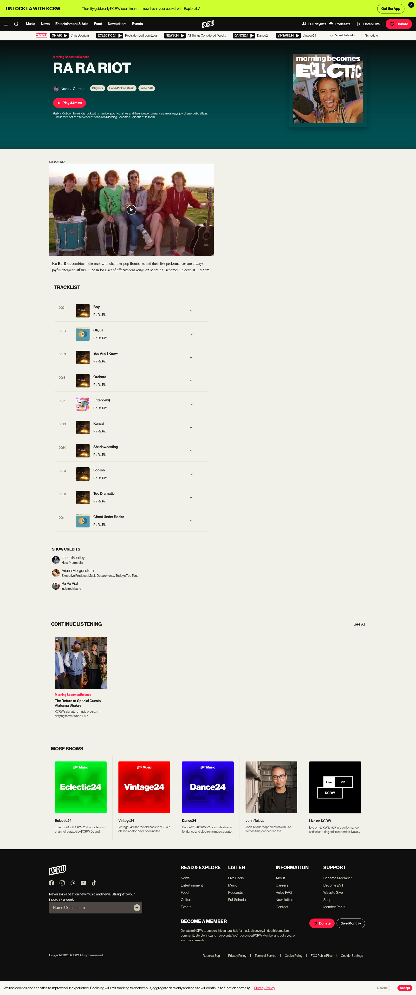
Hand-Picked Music (121, 88)
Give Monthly (351, 923)
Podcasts (342, 24)
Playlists (97, 88)
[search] (18, 24)
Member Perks (334, 907)
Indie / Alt (147, 88)
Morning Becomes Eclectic (73, 695)
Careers (282, 885)
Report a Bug (211, 955)
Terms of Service (263, 955)
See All (359, 624)
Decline (382, 988)
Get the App (390, 8)
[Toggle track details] (191, 310)
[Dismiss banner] (411, 5)
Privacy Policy (235, 955)
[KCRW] (57, 874)
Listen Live (371, 24)
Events (137, 24)
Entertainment (192, 885)
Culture (186, 900)
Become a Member (337, 878)
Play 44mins (72, 103)
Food (98, 24)
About (280, 878)
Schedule (371, 35)
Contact (282, 907)
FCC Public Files (319, 955)
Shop (327, 900)
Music (30, 24)
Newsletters (117, 24)
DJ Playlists (317, 24)
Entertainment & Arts (71, 24)
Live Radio (236, 878)
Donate (402, 24)
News (45, 24)
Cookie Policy (291, 955)
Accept (405, 988)
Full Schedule (238, 900)
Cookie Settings (352, 955)
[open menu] (7, 24)
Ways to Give (333, 892)
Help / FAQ (284, 892)
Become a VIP (333, 885)
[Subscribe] (137, 907)
